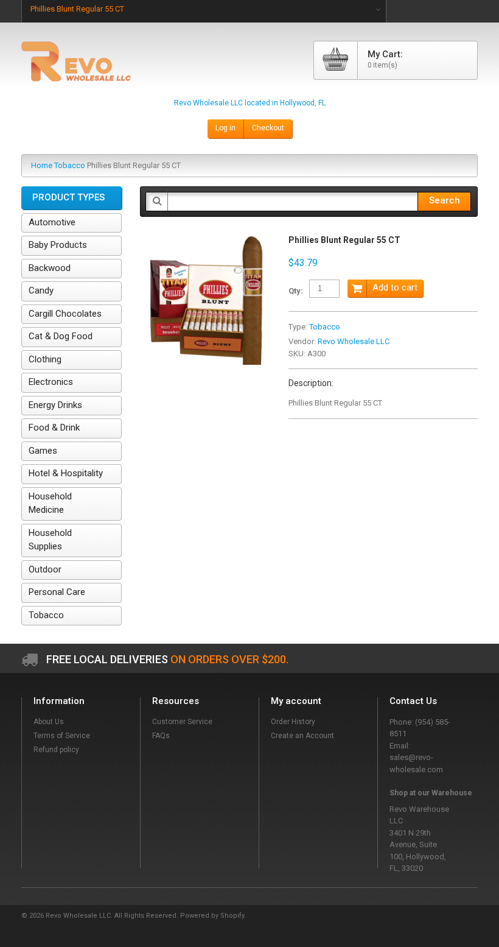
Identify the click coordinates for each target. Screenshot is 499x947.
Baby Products (58, 244)
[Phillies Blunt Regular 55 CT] (205, 240)
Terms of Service (61, 735)
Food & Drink (54, 427)
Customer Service (182, 721)
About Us (48, 721)
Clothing (45, 359)
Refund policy (56, 749)
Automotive (52, 222)
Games (43, 450)
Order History (293, 721)
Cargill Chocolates (65, 313)
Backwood (50, 267)
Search (444, 200)
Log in (225, 128)
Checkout (268, 128)
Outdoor (45, 569)
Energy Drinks (55, 405)
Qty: (295, 290)
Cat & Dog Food (60, 336)
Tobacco (69, 165)
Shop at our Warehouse (430, 793)
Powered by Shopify (212, 916)
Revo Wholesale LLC (353, 341)
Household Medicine (50, 503)
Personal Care (57, 591)
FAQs (161, 735)
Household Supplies (50, 539)
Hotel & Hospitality (66, 473)
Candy (41, 290)
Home (41, 165)
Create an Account (302, 735)
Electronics (51, 381)
